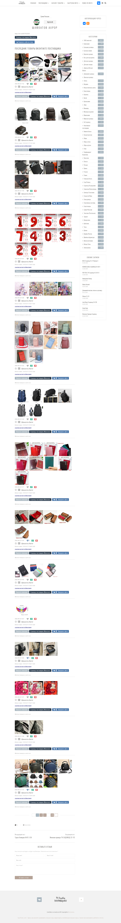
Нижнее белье (87, 131)
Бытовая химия (88, 51)
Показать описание (21, 96)
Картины (86, 95)
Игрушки (86, 84)
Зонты (85, 81)
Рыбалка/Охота (88, 179)
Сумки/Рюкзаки (45, 16)
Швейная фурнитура (89, 237)
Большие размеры (89, 47)
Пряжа (85, 168)
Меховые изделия (89, 112)
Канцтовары (87, 91)
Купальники (87, 101)
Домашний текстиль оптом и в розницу (92, 290)
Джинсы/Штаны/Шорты (87, 69)
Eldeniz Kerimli (86, 284)
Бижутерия (87, 44)
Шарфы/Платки (88, 234)
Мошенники (87, 115)
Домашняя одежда (89, 74)
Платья (86, 161)
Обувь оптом (87, 142)
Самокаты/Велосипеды (90, 189)
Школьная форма (88, 241)
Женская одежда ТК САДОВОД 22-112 (62, 837)
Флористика (87, 220)
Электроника (87, 248)
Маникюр (86, 108)
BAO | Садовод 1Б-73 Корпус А (90, 261)
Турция (86, 217)
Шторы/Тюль (87, 244)
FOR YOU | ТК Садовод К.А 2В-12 (90, 273)
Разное (86, 172)
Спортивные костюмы (89, 203)
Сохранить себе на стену (25, 42)
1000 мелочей (87, 40)
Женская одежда (88, 77)
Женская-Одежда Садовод (89, 314)
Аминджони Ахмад (87, 279)
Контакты (71, 912)
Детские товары (88, 64)
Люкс (85, 105)
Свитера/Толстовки (89, 192)
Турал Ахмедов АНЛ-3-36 (23, 837)
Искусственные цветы (90, 88)
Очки (85, 149)
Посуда (86, 165)
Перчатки (86, 158)
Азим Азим (85, 308)
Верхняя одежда (88, 54)
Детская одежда (88, 61)
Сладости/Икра (88, 196)
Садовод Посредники (90, 186)
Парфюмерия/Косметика (86, 153)
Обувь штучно (87, 145)
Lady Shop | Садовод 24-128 (89, 302)
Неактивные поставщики (86, 127)
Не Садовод (87, 122)
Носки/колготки (88, 135)
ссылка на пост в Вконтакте (23, 92)
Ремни (85, 175)
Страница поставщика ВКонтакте (26, 37)
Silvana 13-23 (85, 296)
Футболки (86, 224)
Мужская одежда (88, 119)
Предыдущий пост (20, 834)
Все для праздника (89, 58)
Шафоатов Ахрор (22, 58)
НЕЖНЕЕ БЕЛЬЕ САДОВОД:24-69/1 (91, 267)
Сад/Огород (87, 182)
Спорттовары (87, 206)
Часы (85, 227)
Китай (85, 98)
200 (52, 815)
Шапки (85, 230)
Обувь (85, 138)
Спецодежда (87, 199)
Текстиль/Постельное (90, 213)
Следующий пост (70, 834)
